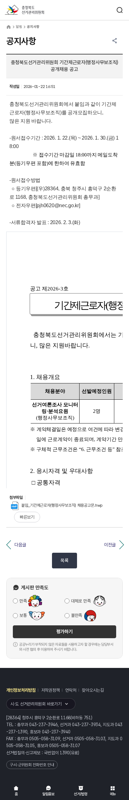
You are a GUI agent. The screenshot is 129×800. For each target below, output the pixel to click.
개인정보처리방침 (21, 690)
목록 (64, 560)
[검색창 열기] (119, 10)
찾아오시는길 (93, 690)
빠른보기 (27, 517)
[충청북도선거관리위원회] (36, 10)
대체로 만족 (80, 600)
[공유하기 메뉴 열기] (115, 41)
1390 (65, 752)
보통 (23, 615)
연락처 (70, 690)
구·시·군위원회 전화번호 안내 (32, 764)
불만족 (76, 615)
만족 (23, 600)
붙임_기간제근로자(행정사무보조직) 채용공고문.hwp (62, 505)
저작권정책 (50, 690)
